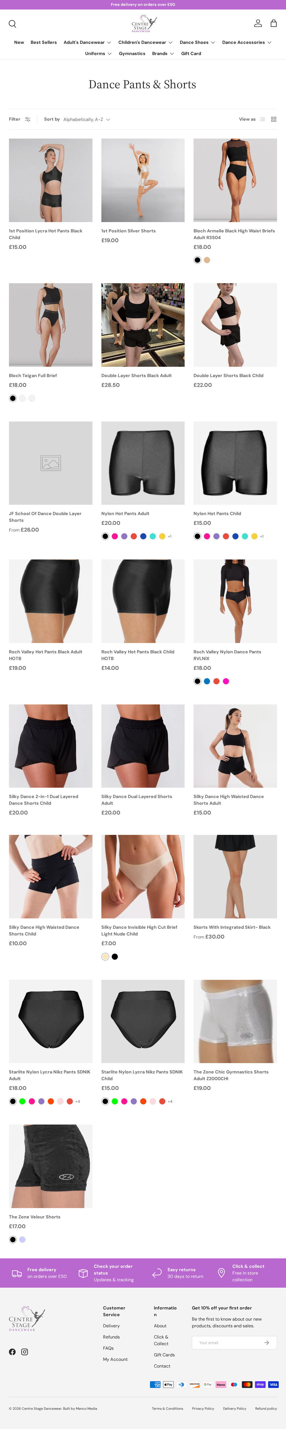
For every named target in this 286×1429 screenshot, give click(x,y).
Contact (162, 1366)
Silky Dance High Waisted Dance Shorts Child (44, 930)
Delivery (111, 1326)
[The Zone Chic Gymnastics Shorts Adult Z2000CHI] (235, 1021)
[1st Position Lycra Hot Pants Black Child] (50, 180)
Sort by (52, 119)
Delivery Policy (234, 1408)
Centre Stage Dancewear (42, 1408)
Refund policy (266, 1408)
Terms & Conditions (167, 1408)
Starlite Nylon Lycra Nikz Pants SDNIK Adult (49, 1075)
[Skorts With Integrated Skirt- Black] (235, 876)
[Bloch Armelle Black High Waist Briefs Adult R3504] (235, 180)
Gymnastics (132, 53)
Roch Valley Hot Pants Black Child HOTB (137, 655)
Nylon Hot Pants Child (217, 513)
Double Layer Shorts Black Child (228, 375)
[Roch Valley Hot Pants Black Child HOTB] (143, 601)
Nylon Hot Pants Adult (125, 513)
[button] (274, 23)
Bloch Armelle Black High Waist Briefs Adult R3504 (234, 234)
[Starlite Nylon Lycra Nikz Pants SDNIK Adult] (50, 1021)
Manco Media (86, 1408)
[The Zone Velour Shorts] (50, 1166)
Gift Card (191, 53)
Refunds (111, 1337)
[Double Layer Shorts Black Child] (235, 325)
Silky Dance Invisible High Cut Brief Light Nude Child (139, 930)
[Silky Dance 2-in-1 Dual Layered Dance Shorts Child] (50, 746)
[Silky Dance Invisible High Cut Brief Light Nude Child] (143, 876)
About (160, 1326)
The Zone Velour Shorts (35, 1217)
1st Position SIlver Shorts (128, 231)
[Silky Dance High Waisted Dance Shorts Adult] (235, 746)
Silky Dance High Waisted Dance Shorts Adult (229, 800)
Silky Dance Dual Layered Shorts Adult (136, 800)
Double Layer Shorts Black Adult (136, 375)
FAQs (108, 1348)
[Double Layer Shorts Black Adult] (143, 325)
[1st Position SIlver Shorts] (143, 180)
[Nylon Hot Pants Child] (235, 463)
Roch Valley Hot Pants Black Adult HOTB (45, 655)
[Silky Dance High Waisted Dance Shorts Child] (50, 876)
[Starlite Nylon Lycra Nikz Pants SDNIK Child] (143, 1021)
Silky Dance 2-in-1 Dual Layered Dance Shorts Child (43, 800)
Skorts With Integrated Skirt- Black (232, 927)
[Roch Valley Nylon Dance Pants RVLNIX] (235, 601)
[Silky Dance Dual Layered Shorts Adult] (143, 746)
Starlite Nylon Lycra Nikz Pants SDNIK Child (142, 1075)
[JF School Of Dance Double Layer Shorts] (50, 463)
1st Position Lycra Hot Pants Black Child (45, 234)
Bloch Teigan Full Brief (33, 375)
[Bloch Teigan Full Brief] (50, 325)
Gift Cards (164, 1355)
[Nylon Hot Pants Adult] (143, 463)
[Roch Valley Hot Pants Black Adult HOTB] (50, 601)
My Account (115, 1359)
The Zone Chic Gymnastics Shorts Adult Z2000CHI (231, 1075)
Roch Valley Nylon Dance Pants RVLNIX (227, 655)
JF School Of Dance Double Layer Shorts (45, 517)
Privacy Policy (203, 1408)
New (19, 42)
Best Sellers (44, 42)
